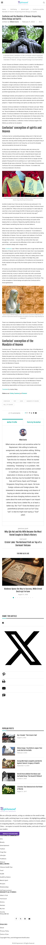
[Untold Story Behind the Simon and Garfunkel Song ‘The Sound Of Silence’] (8, 777)
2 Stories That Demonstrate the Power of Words (29, 788)
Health (2, 873)
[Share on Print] (3, 682)
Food (1, 870)
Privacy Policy (4, 931)
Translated (5, 389)
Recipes (2, 883)
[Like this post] (27, 413)
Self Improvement (6, 890)
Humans (2, 905)
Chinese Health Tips (6, 867)
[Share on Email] (4, 689)
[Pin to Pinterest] (33, 413)
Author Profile (12, 422)
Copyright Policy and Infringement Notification (15, 937)
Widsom (2, 862)
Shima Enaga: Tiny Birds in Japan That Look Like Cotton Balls (29, 749)
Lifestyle (3, 855)
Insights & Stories (8, 892)
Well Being (13, 9)
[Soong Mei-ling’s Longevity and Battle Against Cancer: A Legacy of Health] (8, 764)
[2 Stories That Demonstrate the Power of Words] (8, 790)
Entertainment (4, 845)
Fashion (2, 848)
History (2, 902)
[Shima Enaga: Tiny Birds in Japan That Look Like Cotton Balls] (8, 751)
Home (4, 9)
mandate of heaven (33, 401)
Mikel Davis (14, 22)
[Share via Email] (36, 413)
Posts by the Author (34, 422)
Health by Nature (5, 877)
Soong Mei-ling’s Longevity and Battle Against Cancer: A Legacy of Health (29, 762)
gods (21, 401)
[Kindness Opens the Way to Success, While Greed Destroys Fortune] (23, 572)
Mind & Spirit (25, 9)
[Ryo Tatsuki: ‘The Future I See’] (8, 738)
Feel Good (3, 898)
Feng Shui (3, 852)
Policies (3, 924)
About (2, 927)
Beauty (2, 842)
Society (2, 912)
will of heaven (8, 404)
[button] (4, 578)
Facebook (17, 393)
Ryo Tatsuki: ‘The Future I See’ (27, 735)
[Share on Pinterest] (4, 675)
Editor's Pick (4, 895)
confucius (7, 401)
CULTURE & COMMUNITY (9, 835)
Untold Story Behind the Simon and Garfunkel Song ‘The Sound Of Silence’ (29, 775)
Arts (1, 839)
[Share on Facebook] (29, 413)
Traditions (3, 858)
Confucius (9, 248)
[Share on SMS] (4, 696)
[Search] (44, 3)
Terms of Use (4, 934)
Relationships (4, 887)
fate (15, 401)
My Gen (2, 908)
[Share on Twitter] (31, 413)
